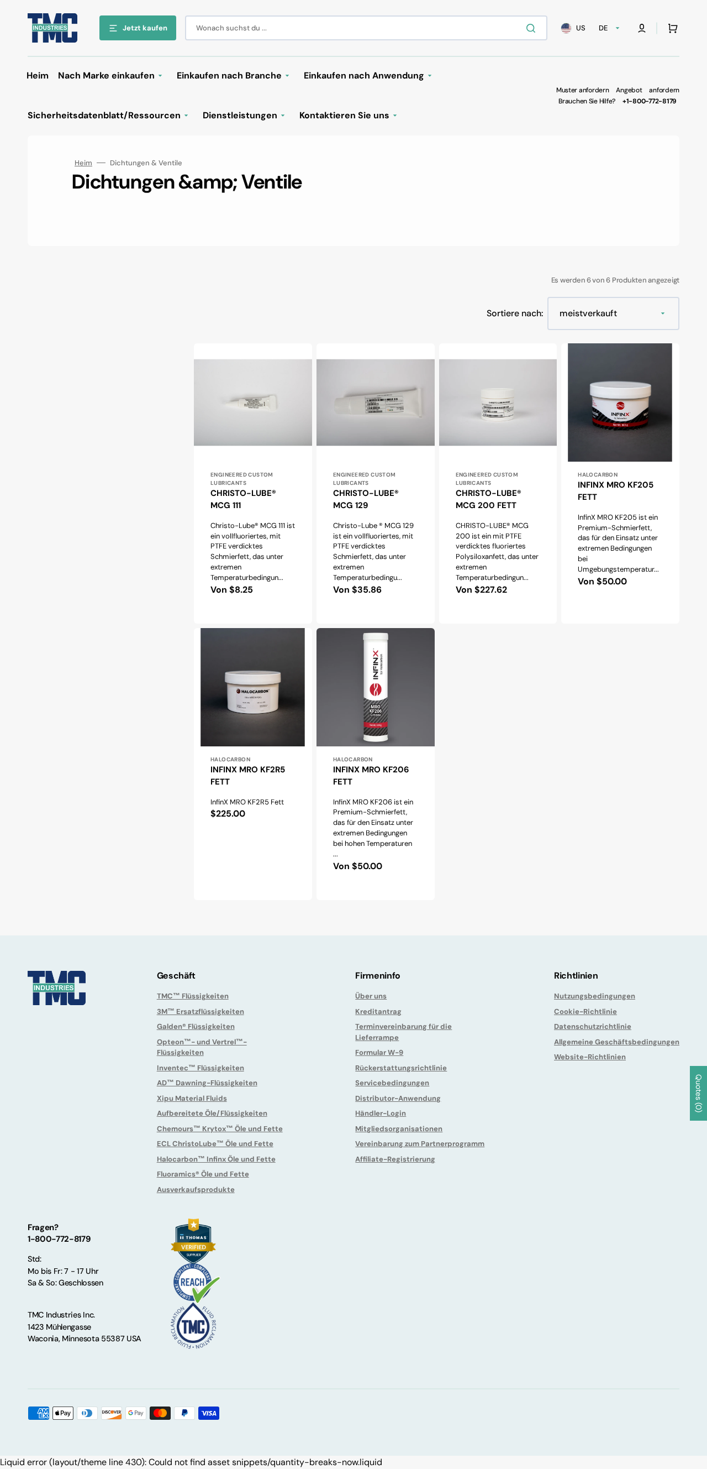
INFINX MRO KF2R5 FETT (247, 776)
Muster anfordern (582, 90)
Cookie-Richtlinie (585, 1011)
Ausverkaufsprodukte (196, 1189)
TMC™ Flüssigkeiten (193, 996)
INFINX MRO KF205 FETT (615, 491)
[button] (642, 28)
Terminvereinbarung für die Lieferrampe (403, 1032)
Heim (83, 163)
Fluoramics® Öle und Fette (203, 1174)
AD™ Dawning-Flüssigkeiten (207, 1083)
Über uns (371, 996)
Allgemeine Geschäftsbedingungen (616, 1042)
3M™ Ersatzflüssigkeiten (200, 1011)
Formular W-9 (379, 1052)
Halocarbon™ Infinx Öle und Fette (216, 1159)
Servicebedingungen (392, 1083)
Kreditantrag (378, 1011)
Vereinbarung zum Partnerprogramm (419, 1143)
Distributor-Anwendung (398, 1098)
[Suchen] (533, 28)
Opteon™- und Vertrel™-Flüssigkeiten (202, 1047)
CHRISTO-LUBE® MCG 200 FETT (488, 499)
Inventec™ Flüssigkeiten (200, 1068)
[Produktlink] (253, 483)
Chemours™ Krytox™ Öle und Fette (220, 1128)
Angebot (629, 90)
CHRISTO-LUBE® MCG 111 (243, 499)
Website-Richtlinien (590, 1057)
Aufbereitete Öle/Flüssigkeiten (212, 1113)
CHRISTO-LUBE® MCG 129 (366, 499)
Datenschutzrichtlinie (592, 1026)
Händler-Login (380, 1113)
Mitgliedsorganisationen (398, 1128)
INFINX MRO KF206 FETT (371, 776)
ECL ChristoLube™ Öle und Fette (215, 1143)
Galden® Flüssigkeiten (196, 1026)
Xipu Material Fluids (192, 1098)
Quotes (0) (699, 1093)
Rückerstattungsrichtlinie (401, 1068)
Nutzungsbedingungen (594, 996)
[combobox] (366, 27)
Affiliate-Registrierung (395, 1159)
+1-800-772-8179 (649, 101)
